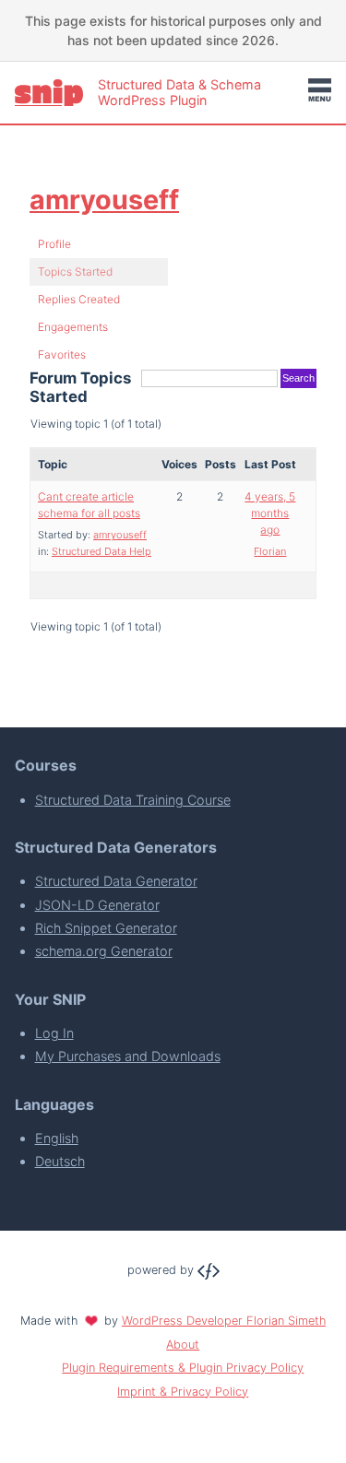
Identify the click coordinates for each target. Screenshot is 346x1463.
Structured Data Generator (116, 881)
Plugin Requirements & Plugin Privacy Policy (183, 1368)
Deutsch (60, 1161)
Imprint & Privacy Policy (182, 1391)
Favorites (62, 354)
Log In (54, 1033)
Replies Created (79, 299)
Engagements (73, 327)
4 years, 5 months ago (270, 513)
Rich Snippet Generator (106, 928)
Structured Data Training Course (133, 800)
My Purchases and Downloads (128, 1056)
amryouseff (104, 199)
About (182, 1344)
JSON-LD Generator (97, 905)
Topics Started (75, 271)
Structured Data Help (101, 551)
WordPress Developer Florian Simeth (224, 1320)
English (56, 1138)
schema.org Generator (104, 951)
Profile (54, 244)
